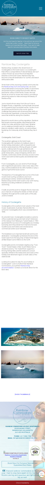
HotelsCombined (16, 457)
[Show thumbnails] (22, 394)
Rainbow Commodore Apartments (16, 455)
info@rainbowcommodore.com (25, 438)
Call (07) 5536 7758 (22, 53)
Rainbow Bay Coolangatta (22, 430)
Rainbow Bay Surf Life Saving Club (16, 87)
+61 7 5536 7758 (25, 436)
